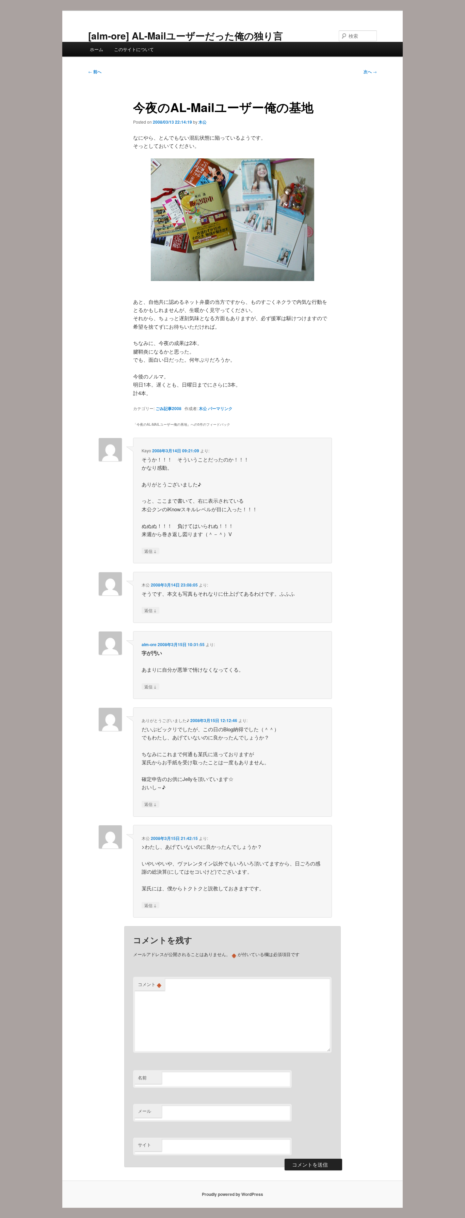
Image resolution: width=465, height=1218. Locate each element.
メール (144, 1111)
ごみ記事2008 (168, 408)
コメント (149, 984)
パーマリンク (220, 408)
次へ (370, 71)
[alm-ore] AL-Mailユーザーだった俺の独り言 (185, 36)
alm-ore (149, 644)
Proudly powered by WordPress (232, 1194)
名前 (142, 1077)
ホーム (96, 49)
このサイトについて (134, 49)
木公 (202, 122)
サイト (144, 1144)
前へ (94, 71)
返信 (150, 551)
